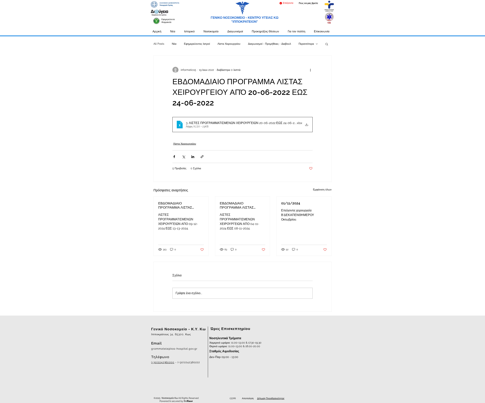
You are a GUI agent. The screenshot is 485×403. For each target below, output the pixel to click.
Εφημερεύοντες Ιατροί (197, 43)
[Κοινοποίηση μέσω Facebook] (174, 156)
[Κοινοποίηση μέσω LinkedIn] (193, 156)
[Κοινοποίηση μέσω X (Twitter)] (183, 156)
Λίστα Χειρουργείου (228, 43)
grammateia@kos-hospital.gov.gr (174, 348)
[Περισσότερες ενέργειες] (310, 70)
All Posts (158, 43)
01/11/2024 (290, 203)
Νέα (174, 43)
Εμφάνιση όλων (322, 189)
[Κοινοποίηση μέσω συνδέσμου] (202, 156)
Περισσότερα (306, 43)
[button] (286, 3)
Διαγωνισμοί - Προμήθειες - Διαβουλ (269, 43)
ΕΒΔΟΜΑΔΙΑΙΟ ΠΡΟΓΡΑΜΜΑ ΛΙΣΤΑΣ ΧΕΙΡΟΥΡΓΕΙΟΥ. (175, 205)
